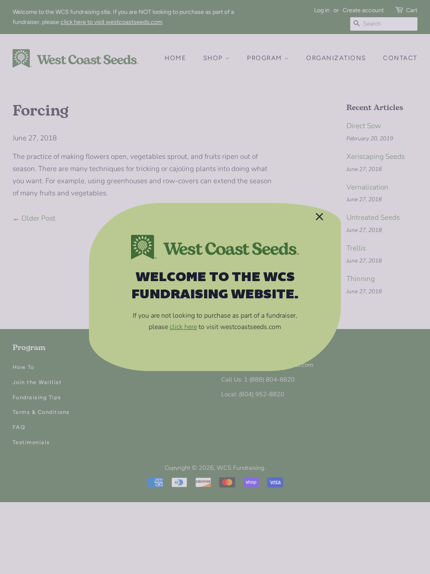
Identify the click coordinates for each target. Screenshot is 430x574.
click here (183, 327)
